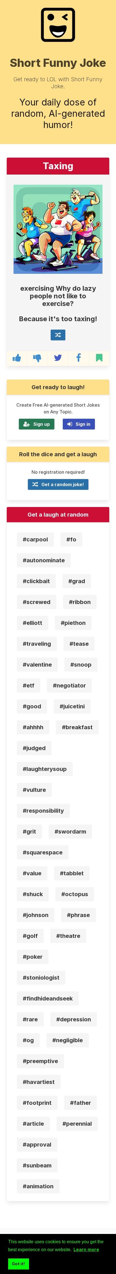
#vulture (34, 789)
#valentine (37, 664)
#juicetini (72, 706)
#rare (30, 1019)
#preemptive (40, 1061)
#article (33, 1123)
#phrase (78, 915)
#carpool (35, 539)
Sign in (82, 424)
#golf (30, 936)
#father (80, 1102)
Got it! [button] (18, 1263)
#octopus (74, 894)
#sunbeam (37, 1165)
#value (32, 873)
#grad (76, 581)
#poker (33, 956)
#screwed (36, 602)
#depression (73, 1019)
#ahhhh (33, 727)
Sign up (41, 424)
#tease (79, 643)
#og (28, 1040)
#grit (29, 831)
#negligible (67, 1040)
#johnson (35, 915)
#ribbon (80, 602)
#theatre (68, 936)
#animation (38, 1186)
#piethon (73, 623)
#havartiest (39, 1082)
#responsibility (43, 810)
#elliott (32, 623)
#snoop (81, 664)
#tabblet (72, 873)
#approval (37, 1144)
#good (32, 706)
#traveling (37, 643)
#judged (34, 748)
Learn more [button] (86, 1249)
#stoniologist (41, 977)
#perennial (77, 1123)
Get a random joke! (62, 484)
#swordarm (70, 831)
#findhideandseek (48, 998)
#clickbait (36, 581)
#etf (28, 685)
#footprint (37, 1102)
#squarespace (43, 852)
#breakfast (77, 727)
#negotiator (69, 685)
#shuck (33, 894)
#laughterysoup (45, 769)
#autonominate (44, 560)
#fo (71, 539)
